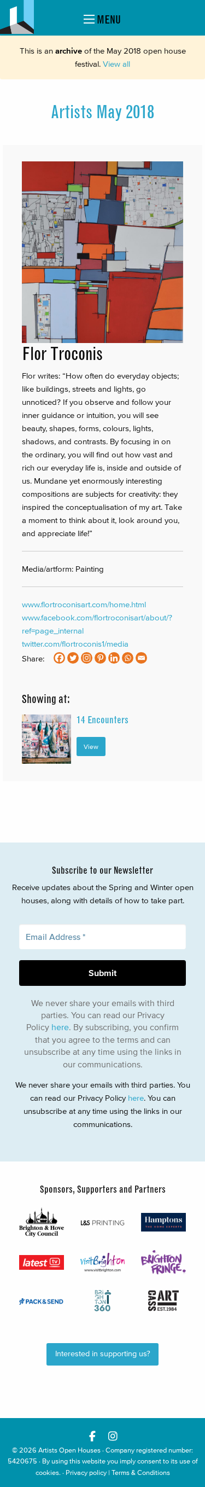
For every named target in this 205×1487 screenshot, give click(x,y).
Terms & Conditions (141, 1472)
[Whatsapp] (127, 658)
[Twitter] (73, 658)
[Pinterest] (100, 658)
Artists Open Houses (69, 1450)
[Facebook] (59, 658)
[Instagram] (86, 658)
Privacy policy (86, 1472)
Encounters (102, 719)
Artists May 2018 (102, 112)
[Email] (141, 658)
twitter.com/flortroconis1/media (75, 643)
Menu (108, 19)
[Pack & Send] (41, 1301)
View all (116, 63)
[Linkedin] (114, 658)
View (91, 746)
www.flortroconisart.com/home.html (84, 604)
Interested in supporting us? (102, 1354)
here (60, 1027)
